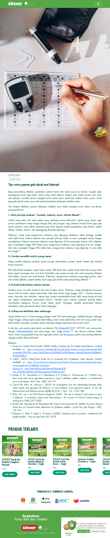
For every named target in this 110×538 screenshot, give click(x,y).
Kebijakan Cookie (98, 531)
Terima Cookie (83, 531)
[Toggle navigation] (98, 4)
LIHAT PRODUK (10, 474)
